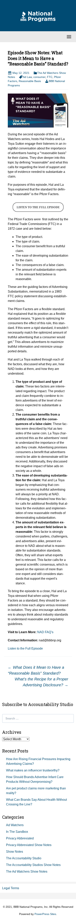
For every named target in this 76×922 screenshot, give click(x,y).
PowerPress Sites (45, 914)
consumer (39, 77)
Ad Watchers (15, 825)
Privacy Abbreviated (20, 838)
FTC (49, 77)
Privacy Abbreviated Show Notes (28, 845)
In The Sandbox (17, 831)
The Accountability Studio (23, 858)
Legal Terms (10, 888)
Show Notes (14, 851)
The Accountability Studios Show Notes (33, 865)
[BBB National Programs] (38, 16)
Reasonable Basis (30, 81)
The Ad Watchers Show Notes (26, 871)
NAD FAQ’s (44, 632)
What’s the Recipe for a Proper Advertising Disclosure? (41, 682)
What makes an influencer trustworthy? (32, 770)
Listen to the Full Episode (25, 648)
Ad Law (27, 77)
